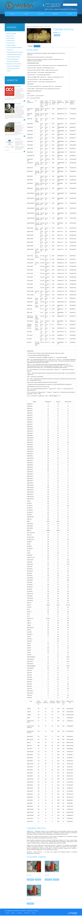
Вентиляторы (10, 35)
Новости (12, 80)
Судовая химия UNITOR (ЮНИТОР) (15, 52)
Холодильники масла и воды (14, 54)
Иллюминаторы (11, 40)
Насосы (41, 26)
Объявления (55, 13)
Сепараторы (10, 49)
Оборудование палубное (13, 68)
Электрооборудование (12, 59)
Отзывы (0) (36, 46)
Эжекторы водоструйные (13, 56)
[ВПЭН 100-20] (34, 861)
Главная (12, 13)
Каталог (26, 13)
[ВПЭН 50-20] (34, 885)
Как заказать (41, 13)
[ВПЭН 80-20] (52, 861)
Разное (8, 70)
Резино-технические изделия (14, 47)
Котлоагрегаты (10, 42)
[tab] (30, 46)
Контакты (70, 13)
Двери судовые (10, 38)
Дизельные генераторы (12, 61)
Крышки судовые (11, 45)
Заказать (57, 35)
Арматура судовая (11, 33)
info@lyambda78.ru (55, 6)
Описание (30, 46)
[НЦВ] (39, 35)
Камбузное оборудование (13, 66)
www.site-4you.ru (74, 913)
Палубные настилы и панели (14, 63)
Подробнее (30, 879)
